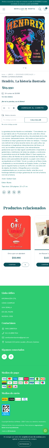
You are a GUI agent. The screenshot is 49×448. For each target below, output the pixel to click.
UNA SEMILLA (7, 307)
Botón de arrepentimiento (10, 428)
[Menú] (4, 9)
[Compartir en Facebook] (9, 193)
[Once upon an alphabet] (25, 265)
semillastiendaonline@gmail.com (17, 337)
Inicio (3, 74)
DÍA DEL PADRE (7, 312)
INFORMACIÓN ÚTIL (9, 298)
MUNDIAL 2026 (7, 316)
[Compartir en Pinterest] (19, 193)
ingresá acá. (39, 425)
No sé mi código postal (9, 124)
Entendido (24, 444)
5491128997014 (11, 329)
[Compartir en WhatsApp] (4, 192)
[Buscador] (40, 9)
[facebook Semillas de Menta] (11, 356)
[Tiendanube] (9, 431)
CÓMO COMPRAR (8, 303)
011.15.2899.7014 (11, 333)
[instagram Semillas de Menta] (4, 356)
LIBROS (10, 74)
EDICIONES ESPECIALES (24, 74)
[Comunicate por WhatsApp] (45, 430)
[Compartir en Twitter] (14, 193)
